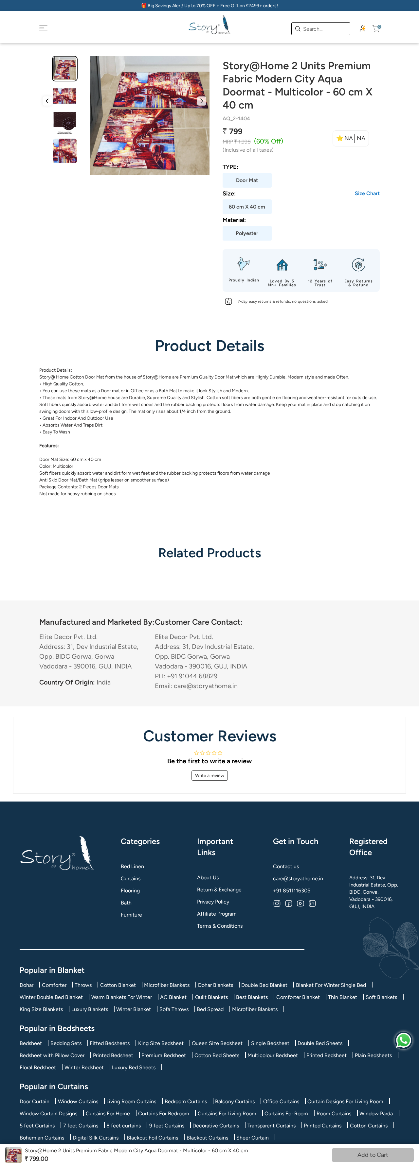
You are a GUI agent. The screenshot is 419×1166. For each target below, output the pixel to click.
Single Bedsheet (270, 1043)
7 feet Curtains (80, 1126)
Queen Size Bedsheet (217, 1043)
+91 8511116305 (291, 890)
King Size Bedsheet (161, 1043)
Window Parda (376, 1113)
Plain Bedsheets (373, 1055)
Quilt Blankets (211, 997)
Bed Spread (210, 1009)
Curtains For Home (108, 1113)
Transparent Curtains (271, 1126)
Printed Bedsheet (113, 1055)
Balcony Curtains (235, 1101)
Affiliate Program (217, 914)
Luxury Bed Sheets (133, 1067)
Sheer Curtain (252, 1138)
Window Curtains (78, 1101)
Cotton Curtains (369, 1126)
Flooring (130, 890)
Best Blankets (252, 997)
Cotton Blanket (118, 985)
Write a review (209, 775)
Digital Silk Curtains (95, 1138)
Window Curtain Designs (48, 1113)
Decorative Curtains (215, 1126)
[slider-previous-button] (47, 101)
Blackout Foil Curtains (152, 1138)
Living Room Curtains (131, 1101)
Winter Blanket (133, 1009)
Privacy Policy (213, 902)
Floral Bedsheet (38, 1067)
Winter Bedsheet (84, 1067)
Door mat (110, 391)
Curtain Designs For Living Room (345, 1101)
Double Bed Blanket (264, 985)
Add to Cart (372, 1154)
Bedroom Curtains (186, 1101)
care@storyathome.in (298, 878)
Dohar (26, 985)
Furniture (131, 915)
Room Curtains (334, 1113)
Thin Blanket (342, 997)
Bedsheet (31, 1043)
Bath (126, 903)
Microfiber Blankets (167, 985)
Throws (83, 985)
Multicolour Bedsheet (272, 1055)
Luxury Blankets (89, 1009)
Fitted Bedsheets (110, 1043)
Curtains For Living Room (227, 1113)
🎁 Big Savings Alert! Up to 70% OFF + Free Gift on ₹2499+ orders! (209, 5)
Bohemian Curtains (42, 1138)
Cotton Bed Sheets (216, 1055)
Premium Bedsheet (163, 1055)
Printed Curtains (322, 1126)
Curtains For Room (286, 1113)
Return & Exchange (219, 890)
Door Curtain (34, 1101)
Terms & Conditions (220, 926)
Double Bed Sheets (320, 1043)
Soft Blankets (381, 997)
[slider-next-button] (201, 101)
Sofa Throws (174, 1009)
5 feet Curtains (37, 1126)
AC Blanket (173, 997)
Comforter (54, 985)
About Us (208, 877)
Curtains (130, 878)
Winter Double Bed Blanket (51, 997)
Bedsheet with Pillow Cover (52, 1055)
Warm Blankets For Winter (121, 997)
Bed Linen (132, 866)
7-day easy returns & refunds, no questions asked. (283, 301)
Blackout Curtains (207, 1138)
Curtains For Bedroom (163, 1113)
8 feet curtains (123, 1126)
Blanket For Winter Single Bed (331, 985)
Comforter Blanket (298, 997)
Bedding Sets (66, 1043)
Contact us (286, 866)
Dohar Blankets (215, 985)
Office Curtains (281, 1101)
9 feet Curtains (166, 1126)
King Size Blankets (41, 1009)
